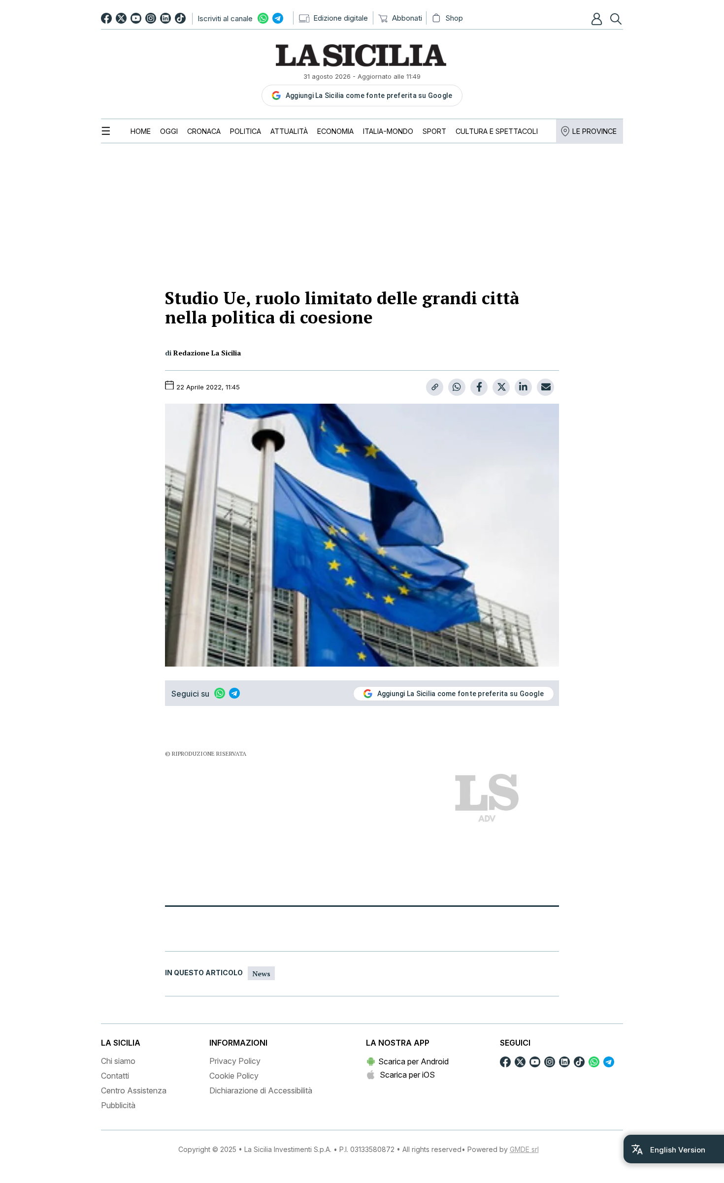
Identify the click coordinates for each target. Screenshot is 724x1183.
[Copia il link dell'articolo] (434, 387)
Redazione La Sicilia (207, 352)
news (261, 973)
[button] (598, 18)
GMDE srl (524, 1149)
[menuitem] (140, 131)
